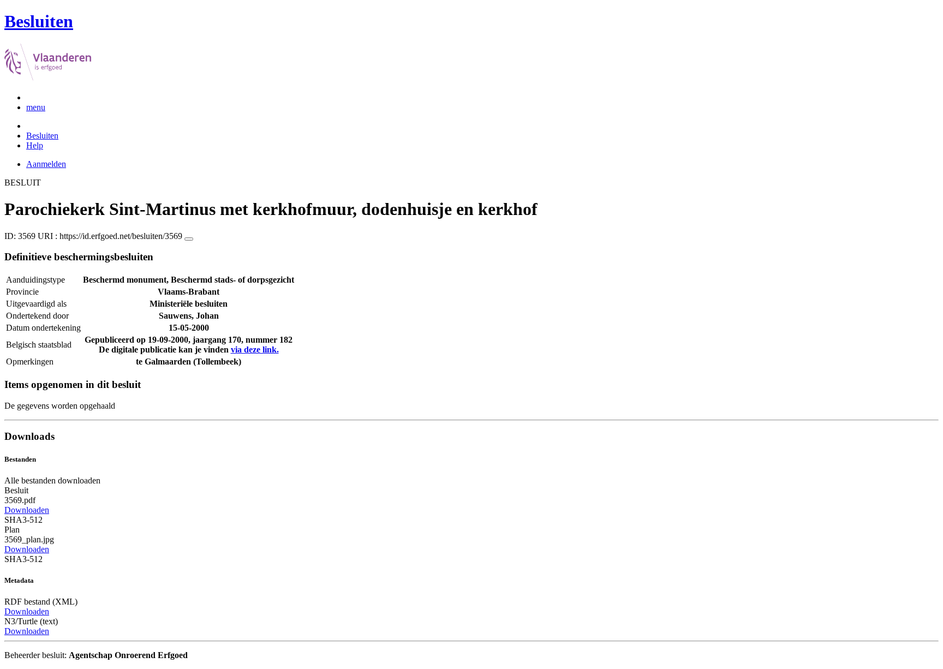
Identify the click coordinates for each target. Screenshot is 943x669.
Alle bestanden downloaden (52, 480)
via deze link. (255, 349)
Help (34, 145)
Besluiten (42, 135)
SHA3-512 (23, 519)
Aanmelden (46, 164)
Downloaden (26, 510)
